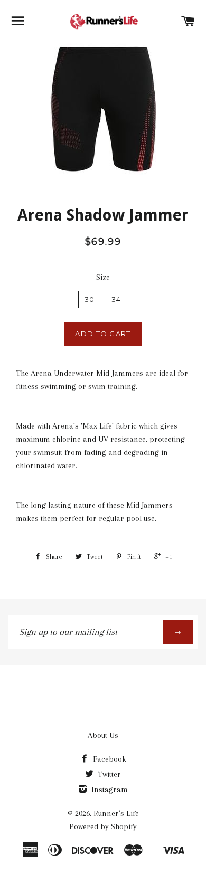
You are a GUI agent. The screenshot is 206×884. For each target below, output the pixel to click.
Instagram (108, 789)
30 (90, 299)
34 (116, 299)
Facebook (108, 759)
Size (103, 277)
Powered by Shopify (103, 826)
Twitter (108, 774)
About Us (103, 735)
